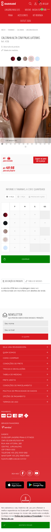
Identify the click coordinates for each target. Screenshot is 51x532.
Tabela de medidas (35, 281)
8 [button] (31, 143)
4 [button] (14, 143)
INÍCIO (3, 30)
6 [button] (23, 143)
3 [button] (10, 143)
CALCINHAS (20, 30)
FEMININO (11, 30)
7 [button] (27, 143)
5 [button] (19, 143)
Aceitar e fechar (25, 525)
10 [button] (40, 143)
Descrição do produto (14, 281)
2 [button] (6, 143)
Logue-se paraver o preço (40, 160)
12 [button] (48, 143)
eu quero (25, 337)
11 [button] (44, 143)
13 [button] (25, 146)
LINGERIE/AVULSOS (32, 30)
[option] (25, 105)
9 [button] (36, 143)
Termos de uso (7, 519)
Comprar (25, 259)
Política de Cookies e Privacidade (28, 516)
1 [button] (2, 143)
